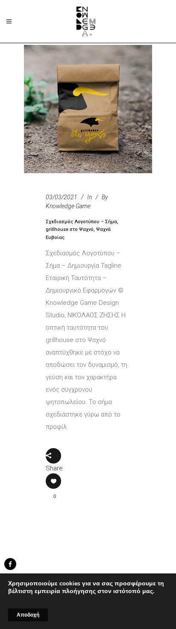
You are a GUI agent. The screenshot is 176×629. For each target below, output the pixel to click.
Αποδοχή (28, 614)
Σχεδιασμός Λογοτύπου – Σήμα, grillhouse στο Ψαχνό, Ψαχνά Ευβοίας (82, 229)
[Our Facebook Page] (10, 568)
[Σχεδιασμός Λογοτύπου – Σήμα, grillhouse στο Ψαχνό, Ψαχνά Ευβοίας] (88, 109)
